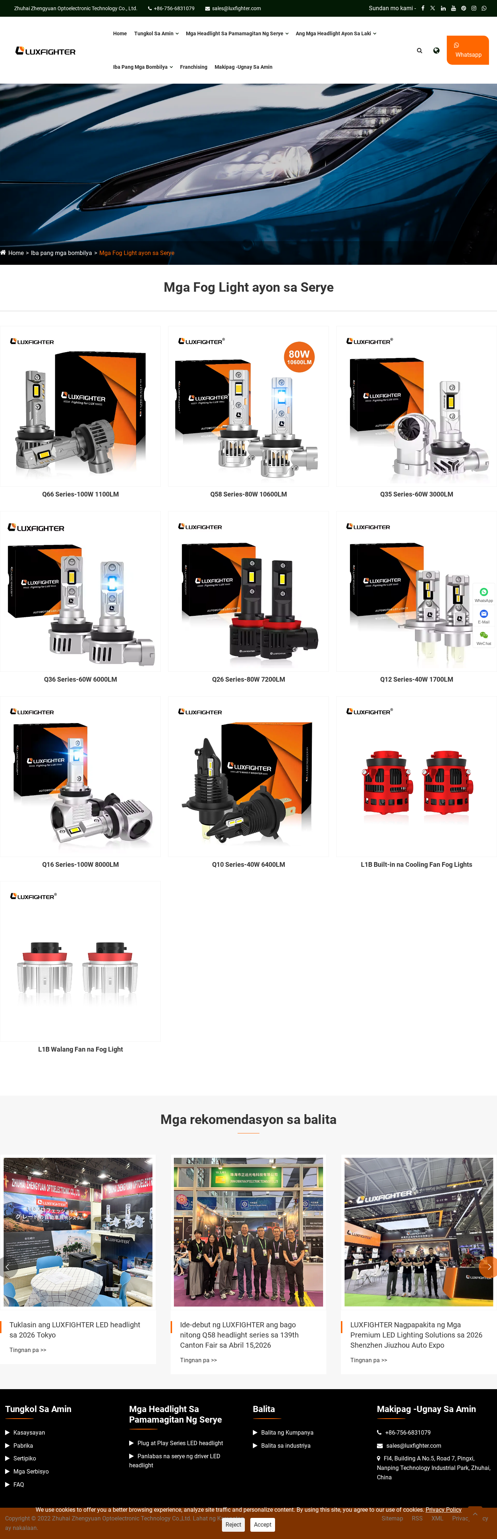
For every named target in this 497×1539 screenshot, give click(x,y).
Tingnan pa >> (27, 1360)
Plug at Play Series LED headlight (180, 1443)
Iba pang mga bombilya (140, 67)
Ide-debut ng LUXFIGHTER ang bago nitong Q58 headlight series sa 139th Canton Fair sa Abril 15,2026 (68, 1334)
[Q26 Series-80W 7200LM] (248, 591)
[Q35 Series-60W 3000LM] (416, 406)
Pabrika (23, 1445)
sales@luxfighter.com (413, 1445)
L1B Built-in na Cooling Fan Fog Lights (416, 864)
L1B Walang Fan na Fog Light (80, 1049)
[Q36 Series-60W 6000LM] (80, 591)
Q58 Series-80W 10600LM (248, 494)
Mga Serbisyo (31, 1471)
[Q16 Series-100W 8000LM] (80, 776)
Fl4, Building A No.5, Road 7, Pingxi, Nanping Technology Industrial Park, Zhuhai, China (433, 1467)
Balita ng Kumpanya (287, 1432)
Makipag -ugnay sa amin (244, 67)
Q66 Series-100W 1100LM (80, 494)
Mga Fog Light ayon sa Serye (136, 253)
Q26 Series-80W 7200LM (248, 679)
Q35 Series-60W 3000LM (416, 494)
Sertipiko (24, 1458)
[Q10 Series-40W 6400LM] (248, 776)
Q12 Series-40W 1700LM (416, 679)
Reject (233, 1524)
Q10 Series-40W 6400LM (248, 864)
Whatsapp (468, 54)
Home (120, 33)
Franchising (193, 67)
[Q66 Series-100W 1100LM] (80, 406)
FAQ (18, 1484)
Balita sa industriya (286, 1445)
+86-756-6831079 (408, 1432)
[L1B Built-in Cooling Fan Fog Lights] (416, 776)
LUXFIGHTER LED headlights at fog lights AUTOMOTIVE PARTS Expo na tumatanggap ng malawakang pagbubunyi (418, 1334)
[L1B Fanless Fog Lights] (80, 961)
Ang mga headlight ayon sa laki (333, 33)
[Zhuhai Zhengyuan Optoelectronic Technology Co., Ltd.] (45, 50)
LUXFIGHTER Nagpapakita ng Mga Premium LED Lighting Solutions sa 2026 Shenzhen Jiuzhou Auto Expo (246, 1334)
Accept (262, 1524)
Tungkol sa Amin (154, 33)
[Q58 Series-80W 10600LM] (248, 406)
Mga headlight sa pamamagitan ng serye (234, 33)
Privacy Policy (444, 1509)
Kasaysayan (29, 1432)
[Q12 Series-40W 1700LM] (416, 591)
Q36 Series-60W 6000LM (80, 679)
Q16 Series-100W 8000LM (80, 864)
